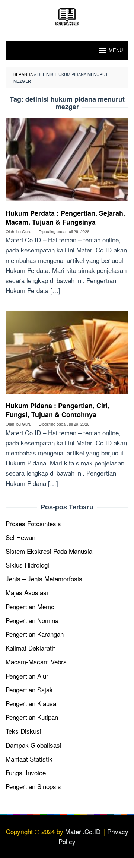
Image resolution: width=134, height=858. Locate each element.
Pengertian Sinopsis (33, 786)
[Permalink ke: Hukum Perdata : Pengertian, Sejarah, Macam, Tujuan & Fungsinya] (67, 162)
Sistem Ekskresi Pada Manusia (49, 551)
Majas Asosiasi (27, 592)
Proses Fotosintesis (33, 523)
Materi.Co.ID (82, 831)
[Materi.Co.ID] (67, 15)
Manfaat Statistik (29, 758)
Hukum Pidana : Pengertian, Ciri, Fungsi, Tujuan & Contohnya (57, 410)
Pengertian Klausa (31, 703)
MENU (116, 50)
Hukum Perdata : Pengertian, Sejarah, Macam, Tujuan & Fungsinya (65, 217)
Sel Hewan (20, 537)
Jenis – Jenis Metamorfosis (44, 578)
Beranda (23, 74)
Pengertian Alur (27, 675)
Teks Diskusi (23, 730)
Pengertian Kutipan (32, 717)
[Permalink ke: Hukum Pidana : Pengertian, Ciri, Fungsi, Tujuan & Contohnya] (67, 354)
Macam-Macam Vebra (36, 661)
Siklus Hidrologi (27, 564)
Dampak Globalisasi (33, 745)
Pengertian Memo (30, 606)
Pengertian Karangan (35, 634)
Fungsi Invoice (26, 772)
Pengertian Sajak (29, 689)
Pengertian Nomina (32, 620)
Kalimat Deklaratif (30, 647)
